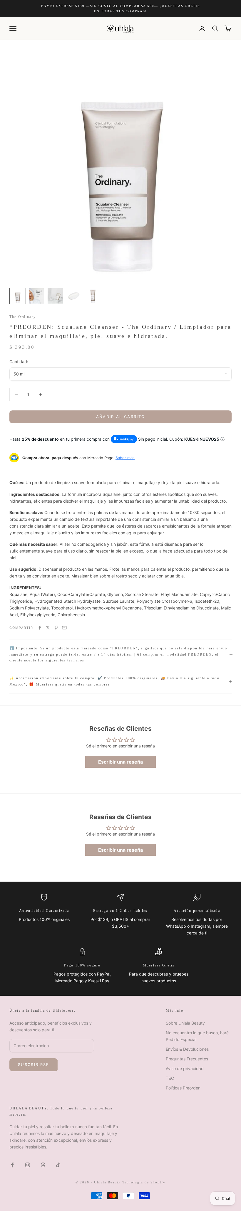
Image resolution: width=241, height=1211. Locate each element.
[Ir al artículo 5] (93, 296)
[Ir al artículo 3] (55, 296)
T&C (170, 1078)
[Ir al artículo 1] (17, 296)
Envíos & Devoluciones (187, 1049)
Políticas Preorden (183, 1087)
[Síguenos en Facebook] (12, 1165)
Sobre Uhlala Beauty (185, 1022)
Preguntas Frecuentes (187, 1058)
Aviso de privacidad (185, 1068)
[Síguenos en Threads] (43, 1165)
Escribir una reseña (120, 762)
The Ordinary (22, 317)
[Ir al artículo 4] (74, 296)
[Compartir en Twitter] (48, 627)
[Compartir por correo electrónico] (64, 627)
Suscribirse (33, 1064)
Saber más (125, 458)
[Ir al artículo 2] (36, 296)
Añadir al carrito (120, 416)
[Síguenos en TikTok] (58, 1165)
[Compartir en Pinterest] (56, 627)
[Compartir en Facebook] (39, 627)
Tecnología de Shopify (143, 1182)
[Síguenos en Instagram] (28, 1165)
